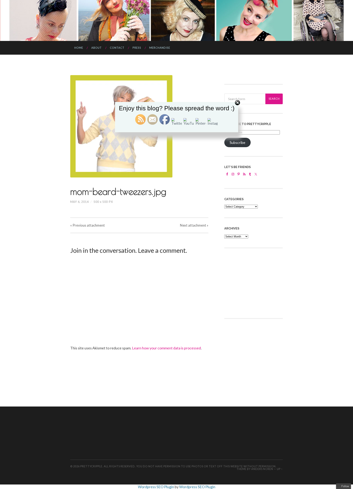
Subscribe (237, 142)
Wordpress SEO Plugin (156, 486)
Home (78, 47)
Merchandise (159, 47)
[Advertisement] (255, 282)
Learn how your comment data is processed (166, 348)
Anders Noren (262, 469)
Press (137, 47)
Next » (194, 225)
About (96, 47)
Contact (117, 47)
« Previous (87, 225)
